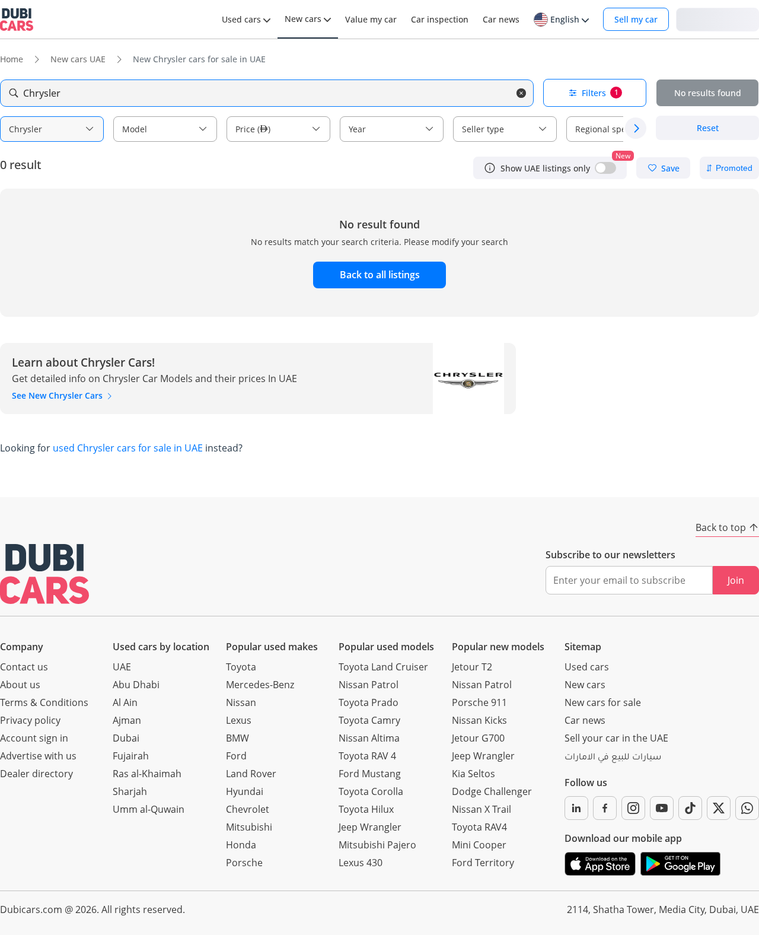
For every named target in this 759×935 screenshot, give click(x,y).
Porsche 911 (479, 702)
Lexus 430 (360, 862)
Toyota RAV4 (479, 827)
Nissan (241, 702)
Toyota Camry (369, 720)
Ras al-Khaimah (147, 773)
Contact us (24, 666)
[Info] (490, 168)
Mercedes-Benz (260, 684)
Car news (585, 720)
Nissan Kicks (479, 720)
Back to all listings (380, 274)
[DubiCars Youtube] (662, 808)
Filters (600, 92)
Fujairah (131, 755)
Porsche (244, 862)
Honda (241, 844)
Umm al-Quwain (148, 809)
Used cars (587, 666)
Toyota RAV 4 (367, 755)
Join (736, 580)
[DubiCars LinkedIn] (576, 808)
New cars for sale (603, 702)
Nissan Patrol (368, 684)
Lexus (238, 720)
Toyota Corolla (371, 791)
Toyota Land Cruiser (383, 666)
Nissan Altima (369, 738)
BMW (237, 738)
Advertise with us (38, 755)
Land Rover (251, 773)
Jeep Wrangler (370, 827)
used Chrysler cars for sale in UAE (128, 447)
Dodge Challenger (492, 791)
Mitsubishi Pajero (377, 844)
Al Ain (125, 702)
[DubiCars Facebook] (605, 808)
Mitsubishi (249, 827)
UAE (122, 666)
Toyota (241, 666)
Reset (708, 128)
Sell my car (636, 19)
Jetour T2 (472, 666)
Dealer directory (36, 773)
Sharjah (130, 791)
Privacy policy (30, 720)
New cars (585, 684)
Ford (236, 755)
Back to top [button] (721, 527)
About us (20, 684)
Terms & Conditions (44, 702)
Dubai (126, 738)
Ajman (127, 720)
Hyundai (244, 791)
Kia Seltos (473, 773)
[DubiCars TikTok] (690, 808)
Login (717, 18)
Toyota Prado (368, 702)
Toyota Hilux (366, 809)
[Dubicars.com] (44, 574)
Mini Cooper (479, 844)
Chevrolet (247, 809)
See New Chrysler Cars (58, 395)
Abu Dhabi (136, 684)
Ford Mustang (370, 773)
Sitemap (583, 646)
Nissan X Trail (481, 809)
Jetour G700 (478, 738)
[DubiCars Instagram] (633, 808)
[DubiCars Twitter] (719, 808)
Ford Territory (483, 862)
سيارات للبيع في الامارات (613, 758)
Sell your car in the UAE (616, 738)
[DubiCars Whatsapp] (747, 808)
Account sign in (34, 738)
